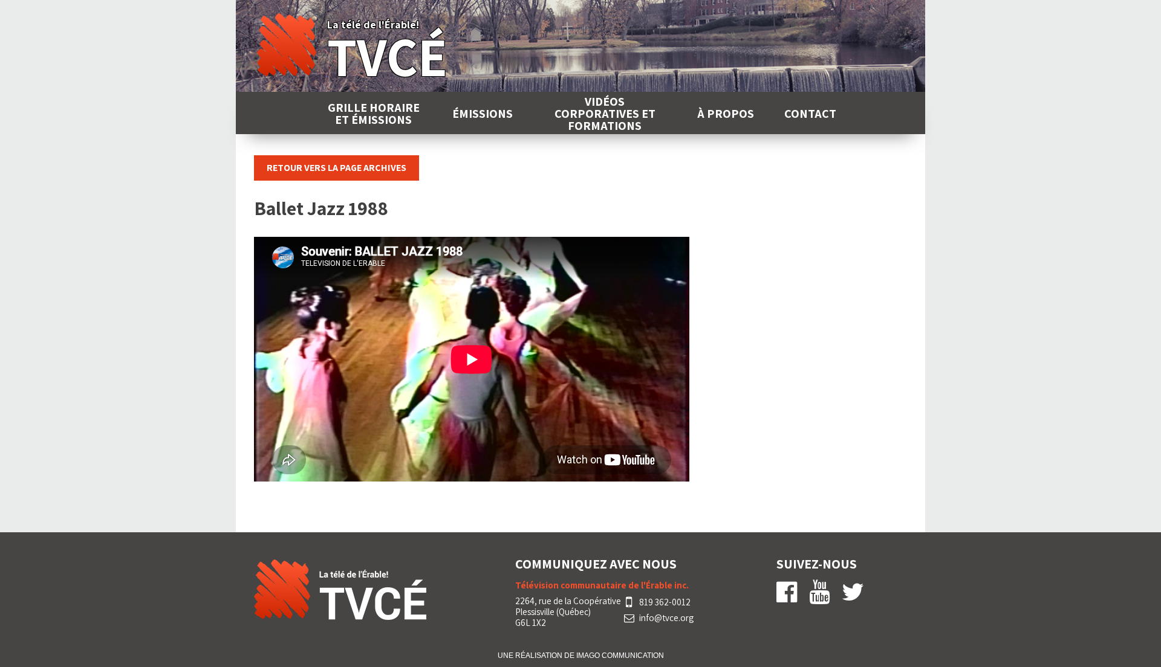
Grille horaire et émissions (374, 114)
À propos (725, 114)
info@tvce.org (666, 618)
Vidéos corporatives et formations (604, 113)
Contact (810, 114)
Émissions (482, 114)
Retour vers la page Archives (336, 167)
